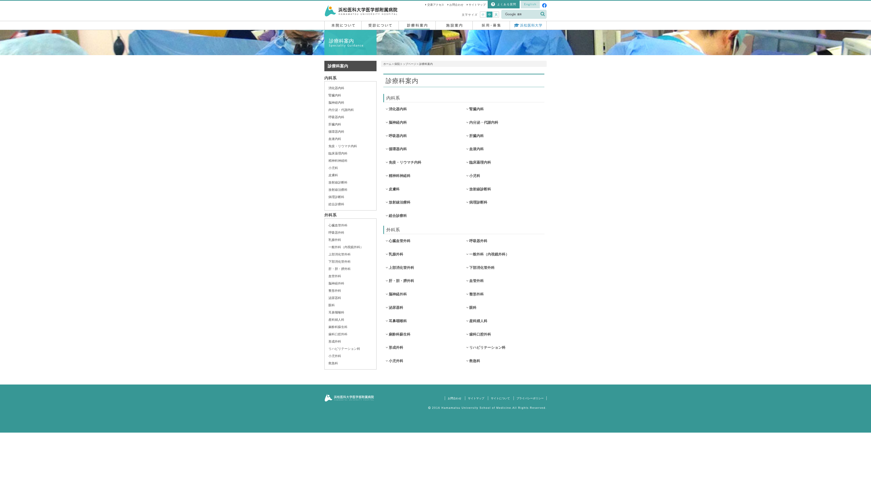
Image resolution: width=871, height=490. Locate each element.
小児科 (333, 168)
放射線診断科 (337, 182)
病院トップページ (405, 64)
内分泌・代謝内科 (341, 110)
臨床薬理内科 (337, 153)
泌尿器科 (334, 298)
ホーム (387, 64)
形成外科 (334, 341)
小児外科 (334, 356)
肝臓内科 (334, 124)
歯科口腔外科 (337, 334)
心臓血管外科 (337, 225)
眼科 (331, 305)
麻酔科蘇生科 (337, 327)
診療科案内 (338, 66)
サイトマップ (477, 5)
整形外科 (334, 290)
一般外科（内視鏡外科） (345, 247)
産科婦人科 (336, 319)
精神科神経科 (337, 160)
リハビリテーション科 (344, 348)
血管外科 (334, 276)
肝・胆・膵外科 (339, 269)
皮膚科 (333, 175)
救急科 (333, 363)
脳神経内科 (336, 102)
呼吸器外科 (336, 232)
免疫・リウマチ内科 (342, 146)
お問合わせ (456, 5)
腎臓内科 (334, 95)
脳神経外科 (336, 283)
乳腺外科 (334, 240)
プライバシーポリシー (530, 398)
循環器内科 (336, 131)
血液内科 (334, 139)
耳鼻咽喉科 (336, 312)
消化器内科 (336, 88)
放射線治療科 (337, 189)
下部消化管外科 (339, 261)
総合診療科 (336, 204)
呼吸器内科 (336, 117)
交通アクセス (435, 5)
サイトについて (500, 398)
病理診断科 (336, 197)
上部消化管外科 (339, 254)
